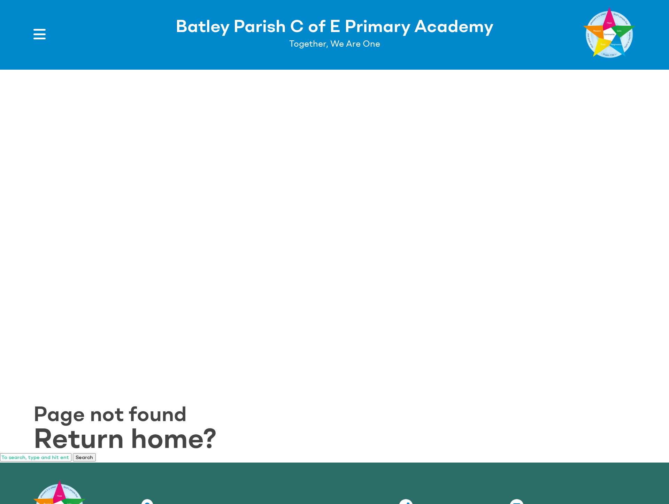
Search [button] (84, 457)
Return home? (125, 438)
